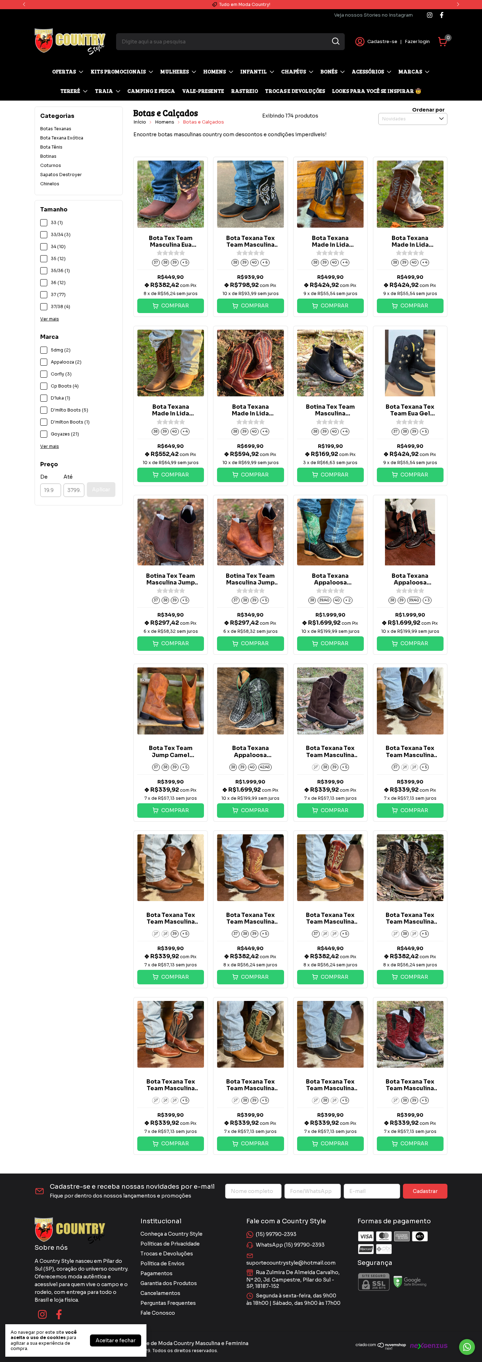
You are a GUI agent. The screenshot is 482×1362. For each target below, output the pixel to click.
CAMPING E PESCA (151, 90)
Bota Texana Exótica (61, 137)
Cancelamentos (160, 1293)
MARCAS (410, 71)
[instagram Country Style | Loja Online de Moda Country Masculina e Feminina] (429, 15)
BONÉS (328, 71)
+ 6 (265, 262)
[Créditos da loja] (426, 1346)
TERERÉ (70, 90)
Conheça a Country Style (171, 1234)
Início (139, 122)
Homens (164, 122)
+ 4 (345, 262)
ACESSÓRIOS (368, 71)
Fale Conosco (157, 1313)
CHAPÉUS (293, 71)
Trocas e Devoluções (166, 1253)
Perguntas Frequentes (168, 1303)
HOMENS (214, 71)
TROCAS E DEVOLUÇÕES (295, 90)
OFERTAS (64, 71)
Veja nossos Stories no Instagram (373, 15)
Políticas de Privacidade (170, 1244)
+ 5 (184, 262)
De (44, 477)
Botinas (48, 156)
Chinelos (49, 183)
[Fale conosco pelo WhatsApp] (467, 1347)
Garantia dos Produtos (168, 1283)
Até (68, 477)
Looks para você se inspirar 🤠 (377, 90)
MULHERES (174, 71)
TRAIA (104, 90)
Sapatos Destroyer (61, 174)
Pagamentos (156, 1273)
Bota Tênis (51, 147)
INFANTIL (253, 71)
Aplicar (101, 489)
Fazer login (417, 41)
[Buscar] (335, 41)
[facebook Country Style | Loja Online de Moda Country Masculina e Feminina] (441, 15)
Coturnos (50, 165)
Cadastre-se (382, 41)
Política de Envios (162, 1263)
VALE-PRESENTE (203, 90)
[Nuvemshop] (381, 1348)
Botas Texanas (55, 128)
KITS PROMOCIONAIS (118, 71)
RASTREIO (244, 90)
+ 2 (348, 600)
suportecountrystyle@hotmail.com (291, 1263)
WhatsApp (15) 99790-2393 (290, 1245)
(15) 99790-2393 (276, 1234)
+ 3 (427, 600)
